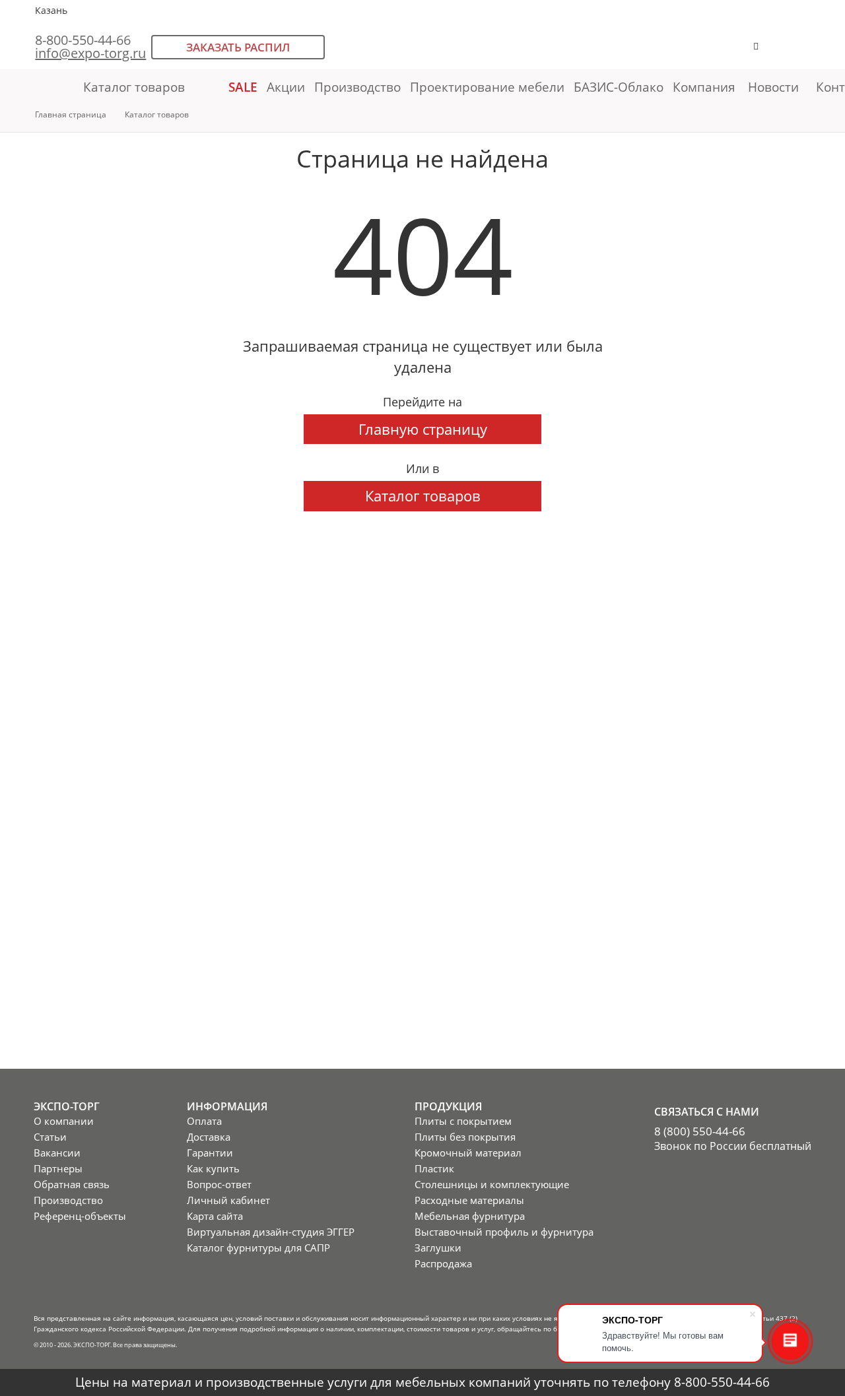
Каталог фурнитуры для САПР (258, 1247)
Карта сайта (215, 1215)
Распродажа (443, 1263)
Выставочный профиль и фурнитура (504, 1231)
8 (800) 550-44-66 (699, 1131)
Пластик (434, 1168)
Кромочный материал (468, 1152)
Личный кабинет (228, 1200)
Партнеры (58, 1168)
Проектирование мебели (487, 87)
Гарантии (210, 1152)
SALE (242, 87)
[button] (797, 52)
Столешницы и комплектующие (492, 1184)
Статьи (50, 1136)
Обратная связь (72, 1184)
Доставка (208, 1136)
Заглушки (438, 1247)
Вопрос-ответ (219, 1184)
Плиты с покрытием (463, 1120)
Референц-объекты (80, 1215)
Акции (286, 87)
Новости (773, 87)
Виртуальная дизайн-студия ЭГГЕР (271, 1231)
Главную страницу (422, 429)
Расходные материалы (469, 1200)
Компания (706, 87)
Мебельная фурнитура (470, 1215)
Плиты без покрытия (465, 1136)
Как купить (213, 1168)
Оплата (204, 1120)
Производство (357, 87)
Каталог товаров (134, 87)
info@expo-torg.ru (90, 53)
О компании (64, 1120)
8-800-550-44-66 (83, 40)
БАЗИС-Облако (618, 87)
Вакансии (57, 1152)
